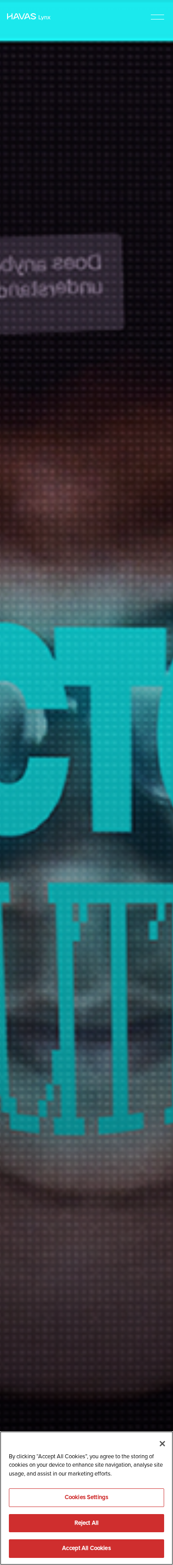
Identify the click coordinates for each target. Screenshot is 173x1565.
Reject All (86, 1522)
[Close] (162, 1443)
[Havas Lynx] (29, 16)
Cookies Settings (86, 1497)
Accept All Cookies (86, 1548)
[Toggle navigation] (157, 16)
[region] (86, 1498)
